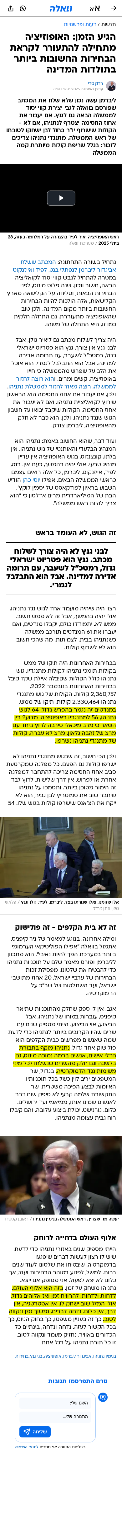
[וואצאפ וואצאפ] (23, 8)
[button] (95, 8)
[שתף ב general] (10, 8)
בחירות (21, 1357)
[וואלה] (61, 8)
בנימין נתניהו (104, 1357)
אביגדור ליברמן (77, 1357)
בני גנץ (36, 1357)
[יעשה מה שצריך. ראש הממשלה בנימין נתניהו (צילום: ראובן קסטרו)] (61, 1180)
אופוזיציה (52, 1357)
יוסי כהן (31, 480)
